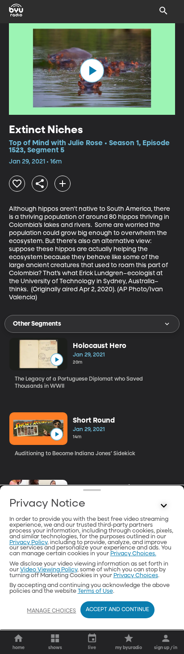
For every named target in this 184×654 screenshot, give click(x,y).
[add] (62, 184)
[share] (40, 184)
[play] (92, 71)
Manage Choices (51, 611)
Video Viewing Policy (48, 570)
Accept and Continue (117, 609)
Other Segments (37, 324)
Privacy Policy (28, 542)
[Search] (163, 10)
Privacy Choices (135, 576)
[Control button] (163, 506)
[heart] (17, 184)
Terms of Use (95, 591)
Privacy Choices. (133, 554)
